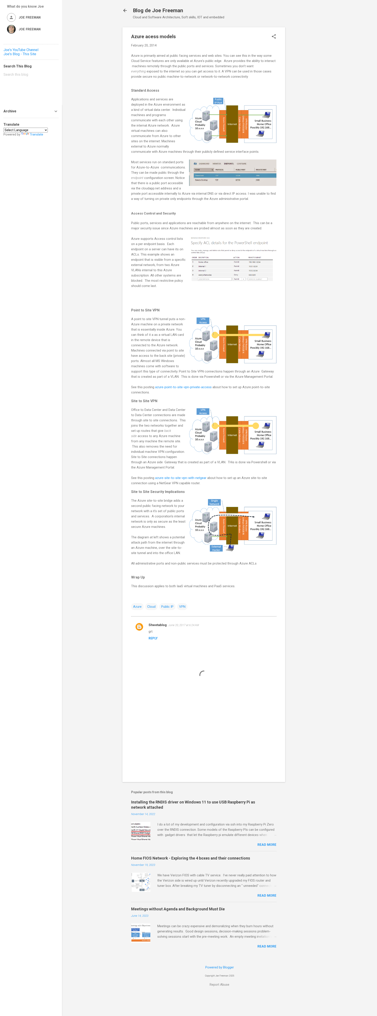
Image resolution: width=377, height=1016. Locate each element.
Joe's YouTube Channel (20, 50)
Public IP (167, 607)
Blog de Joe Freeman (158, 10)
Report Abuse (219, 985)
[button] (273, 37)
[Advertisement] (303, 92)
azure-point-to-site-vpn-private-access (183, 387)
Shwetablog (158, 625)
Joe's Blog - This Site (19, 54)
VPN (182, 607)
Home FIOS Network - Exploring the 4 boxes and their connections (190, 858)
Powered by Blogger (219, 967)
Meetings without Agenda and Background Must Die (178, 909)
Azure (137, 607)
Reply (153, 638)
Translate (36, 134)
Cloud (151, 607)
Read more (266, 845)
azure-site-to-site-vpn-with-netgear (180, 478)
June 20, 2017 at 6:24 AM (183, 625)
